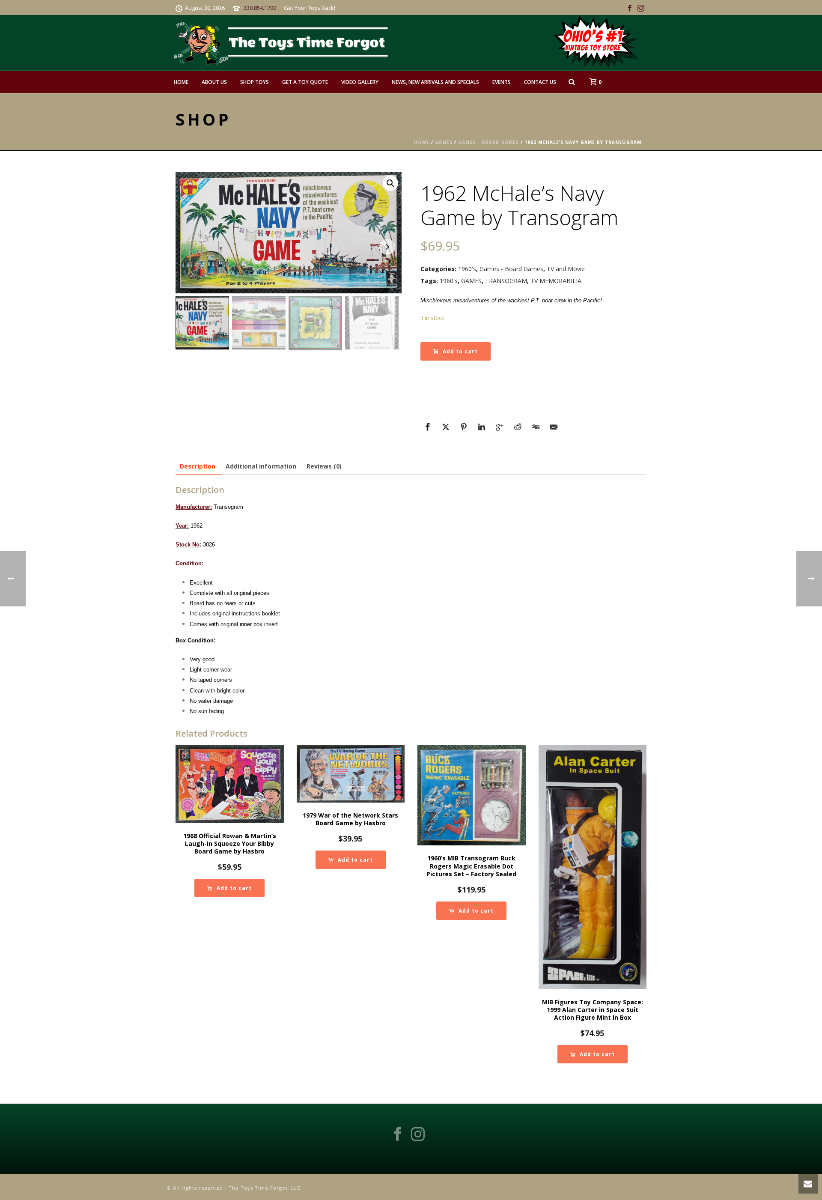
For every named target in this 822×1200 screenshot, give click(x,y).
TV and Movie (566, 269)
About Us (214, 82)
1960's (467, 269)
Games (444, 142)
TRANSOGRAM (506, 281)
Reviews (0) (324, 466)
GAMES (471, 281)
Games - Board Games (488, 142)
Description (197, 466)
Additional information (261, 466)
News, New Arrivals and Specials (435, 82)
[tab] (197, 466)
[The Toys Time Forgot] (427, 43)
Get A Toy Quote (305, 82)
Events (501, 82)
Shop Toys (254, 82)
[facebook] (398, 1134)
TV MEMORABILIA (555, 281)
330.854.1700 (260, 8)
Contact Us (540, 82)
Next (387, 247)
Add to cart (460, 351)
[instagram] (418, 1134)
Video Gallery (359, 82)
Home (181, 82)
